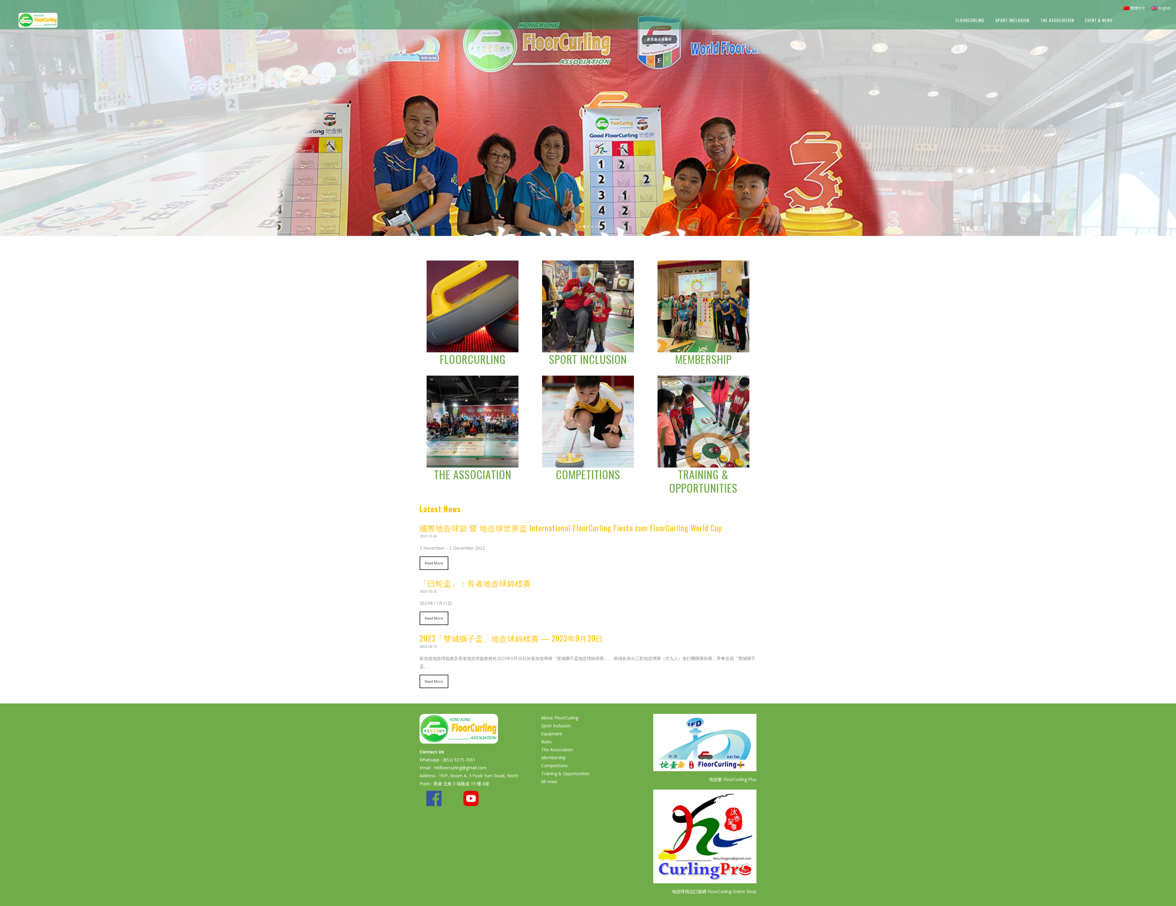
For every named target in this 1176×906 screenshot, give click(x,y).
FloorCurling (473, 359)
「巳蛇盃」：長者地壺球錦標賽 (475, 583)
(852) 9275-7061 (459, 760)
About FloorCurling (559, 718)
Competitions (588, 474)
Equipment (551, 734)
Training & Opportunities (703, 481)
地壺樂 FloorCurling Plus (732, 779)
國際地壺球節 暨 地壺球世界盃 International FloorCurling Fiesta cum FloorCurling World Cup (571, 527)
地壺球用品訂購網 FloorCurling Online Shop (714, 891)
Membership (703, 359)
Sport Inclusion (588, 359)
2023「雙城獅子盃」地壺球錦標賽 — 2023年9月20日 (511, 638)
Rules (546, 742)
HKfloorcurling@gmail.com (460, 768)
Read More (434, 563)
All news (549, 781)
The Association (472, 474)
